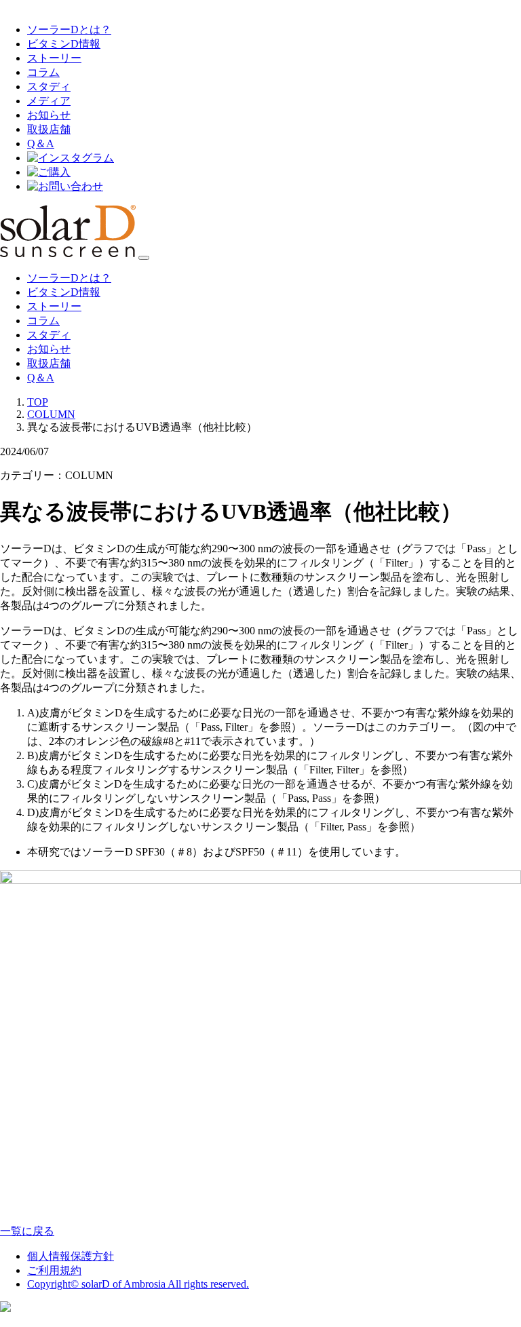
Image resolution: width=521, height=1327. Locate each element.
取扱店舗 (49, 129)
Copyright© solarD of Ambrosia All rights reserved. (138, 1284)
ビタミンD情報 (63, 44)
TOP (37, 402)
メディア (49, 101)
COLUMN (51, 414)
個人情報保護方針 (70, 1256)
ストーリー (54, 58)
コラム (43, 72)
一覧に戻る (27, 1231)
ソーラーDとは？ (69, 29)
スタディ (49, 86)
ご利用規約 (54, 1270)
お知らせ (49, 115)
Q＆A (40, 143)
